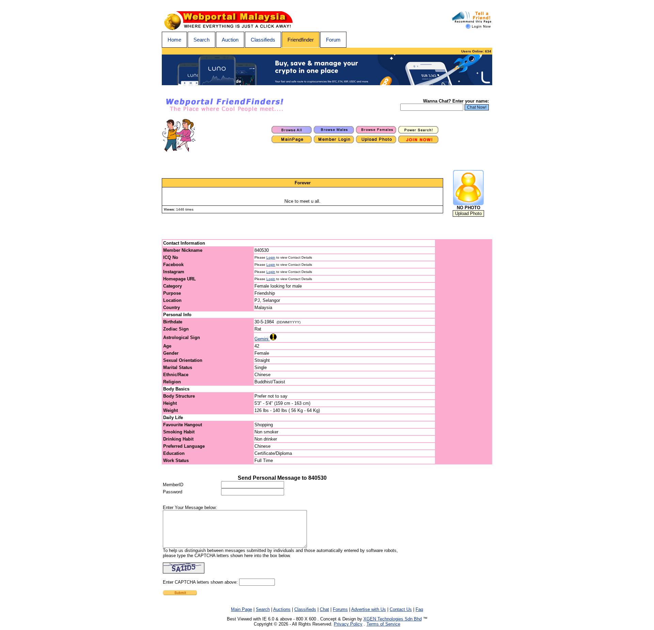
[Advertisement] (464, 352)
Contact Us (401, 609)
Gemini (262, 338)
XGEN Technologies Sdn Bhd (392, 618)
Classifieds (263, 40)
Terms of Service (383, 624)
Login (270, 257)
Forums (340, 609)
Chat (324, 609)
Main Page (241, 609)
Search (201, 40)
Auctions (282, 609)
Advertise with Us (368, 609)
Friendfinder (300, 40)
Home (174, 40)
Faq (419, 609)
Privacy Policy (348, 624)
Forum (333, 40)
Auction (230, 40)
